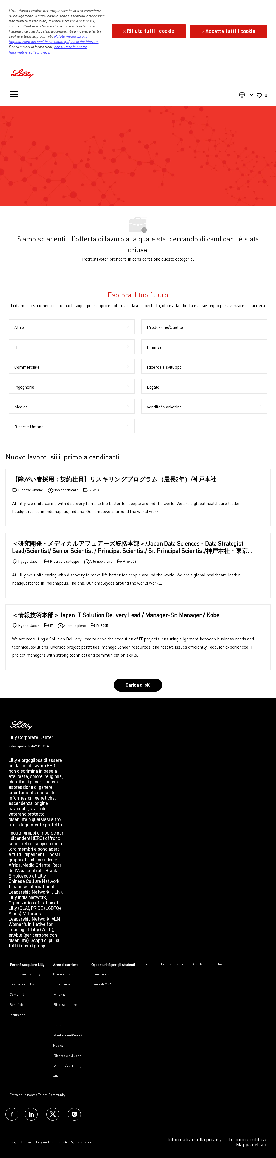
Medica (58, 1045)
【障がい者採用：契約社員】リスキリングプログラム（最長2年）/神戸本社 (114, 479)
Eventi (148, 964)
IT (55, 1015)
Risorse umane (65, 1005)
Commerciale (63, 974)
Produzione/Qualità (68, 1035)
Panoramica (100, 974)
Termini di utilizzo (247, 1139)
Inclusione (17, 1015)
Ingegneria (61, 984)
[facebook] (11, 1114)
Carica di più (138, 685)
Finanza (59, 994)
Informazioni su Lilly (25, 974)
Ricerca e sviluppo (67, 1056)
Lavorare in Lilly (22, 984)
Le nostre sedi (172, 964)
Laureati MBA (101, 984)
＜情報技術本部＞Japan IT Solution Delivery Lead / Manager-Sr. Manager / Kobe (115, 614)
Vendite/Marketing (67, 1066)
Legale (58, 1025)
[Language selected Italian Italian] (247, 94)
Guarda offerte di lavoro (209, 964)
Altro (56, 1076)
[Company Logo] (23, 73)
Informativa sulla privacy (195, 1139)
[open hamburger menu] (14, 95)
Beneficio (17, 1005)
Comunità (17, 994)
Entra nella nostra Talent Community (37, 1095)
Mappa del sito (251, 1144)
